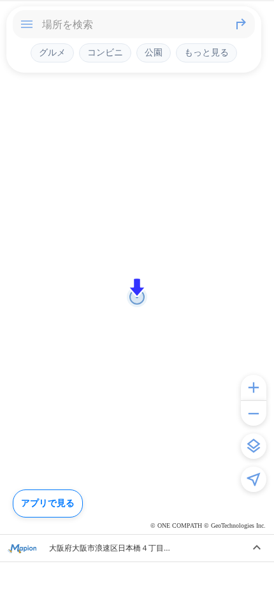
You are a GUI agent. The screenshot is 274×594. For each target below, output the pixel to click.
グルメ (52, 52)
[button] (137, 287)
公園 (153, 52)
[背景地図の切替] (253, 446)
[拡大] (253, 387)
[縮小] (253, 413)
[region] (137, 297)
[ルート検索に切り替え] (240, 24)
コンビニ (105, 52)
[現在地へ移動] (253, 479)
